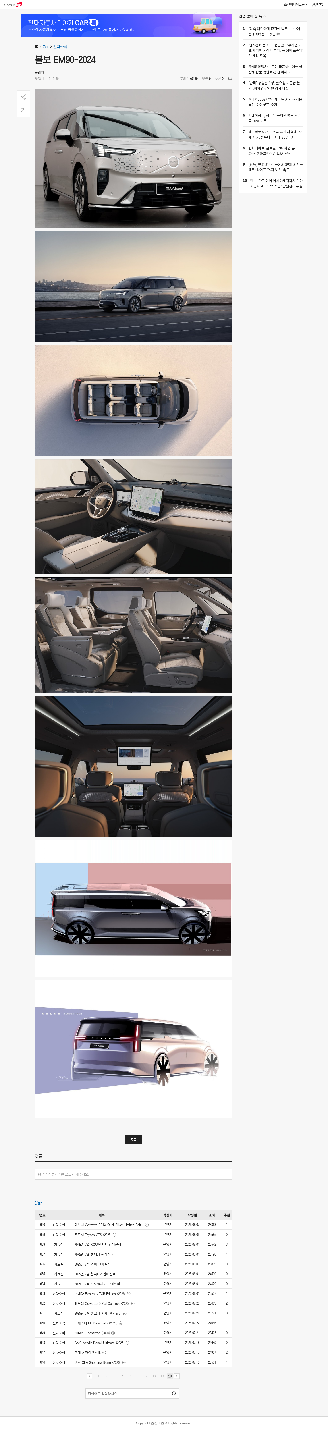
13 (113, 1376)
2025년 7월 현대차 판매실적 (94, 1254)
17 (145, 1376)
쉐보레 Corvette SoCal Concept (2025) (102, 1303)
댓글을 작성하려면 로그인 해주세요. (63, 1174)
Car (46, 46)
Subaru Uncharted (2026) (92, 1333)
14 (121, 1376)
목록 (133, 1139)
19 (162, 1376)
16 (137, 1376)
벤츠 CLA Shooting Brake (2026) (98, 1362)
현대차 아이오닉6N (88, 1352)
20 (170, 1376)
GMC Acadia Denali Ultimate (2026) (100, 1343)
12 (105, 1376)
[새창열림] (15, 4)
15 (129, 1376)
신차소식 (60, 46)
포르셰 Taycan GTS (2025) (93, 1235)
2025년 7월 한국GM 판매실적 (95, 1274)
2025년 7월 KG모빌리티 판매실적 (98, 1244)
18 (154, 1376)
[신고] (230, 78)
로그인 (320, 4)
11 (97, 1376)
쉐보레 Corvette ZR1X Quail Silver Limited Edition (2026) (109, 1224)
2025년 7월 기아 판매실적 (93, 1264)
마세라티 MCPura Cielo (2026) (96, 1323)
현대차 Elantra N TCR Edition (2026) (100, 1293)
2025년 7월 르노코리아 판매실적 (97, 1284)
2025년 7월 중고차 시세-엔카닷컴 (98, 1313)
